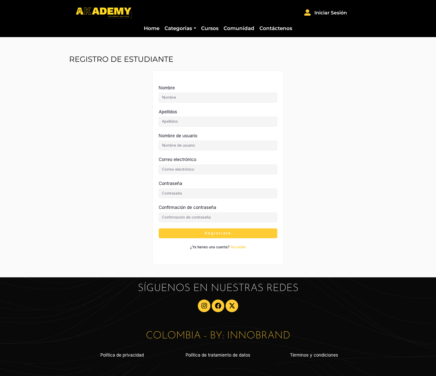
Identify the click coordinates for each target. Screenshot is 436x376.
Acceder (238, 247)
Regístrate (218, 233)
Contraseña (170, 183)
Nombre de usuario (178, 135)
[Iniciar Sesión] (307, 13)
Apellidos (168, 111)
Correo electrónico (177, 159)
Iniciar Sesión (330, 13)
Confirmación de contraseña (187, 207)
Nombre (167, 87)
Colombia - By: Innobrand (218, 336)
